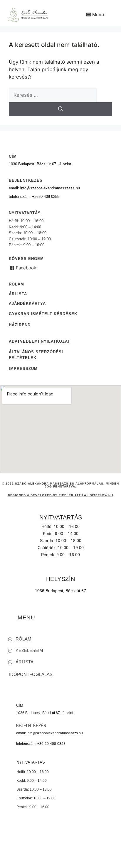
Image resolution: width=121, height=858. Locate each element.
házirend (20, 325)
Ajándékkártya (27, 303)
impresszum (23, 368)
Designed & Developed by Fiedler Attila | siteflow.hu (60, 495)
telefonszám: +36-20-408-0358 (40, 744)
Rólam (16, 284)
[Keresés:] (53, 95)
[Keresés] (60, 109)
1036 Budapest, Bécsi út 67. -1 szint (40, 164)
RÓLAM (23, 638)
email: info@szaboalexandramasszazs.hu (44, 188)
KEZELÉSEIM (29, 650)
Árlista (18, 294)
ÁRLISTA (24, 661)
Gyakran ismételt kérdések (43, 314)
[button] (63, 639)
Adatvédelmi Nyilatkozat (39, 341)
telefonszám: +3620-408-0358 (34, 196)
